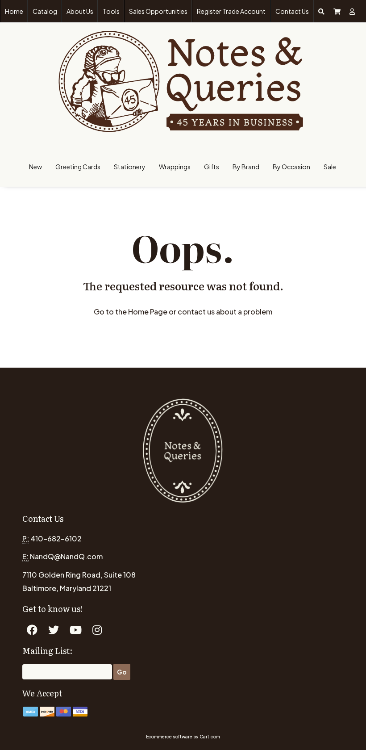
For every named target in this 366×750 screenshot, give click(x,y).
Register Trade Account (231, 11)
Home (14, 11)
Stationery (130, 167)
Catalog (45, 11)
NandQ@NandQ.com (66, 556)
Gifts (211, 167)
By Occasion (291, 167)
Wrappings (175, 167)
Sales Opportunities (158, 11)
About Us (80, 11)
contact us (196, 311)
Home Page (147, 311)
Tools (111, 11)
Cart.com (210, 736)
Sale (330, 167)
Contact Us (292, 11)
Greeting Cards (77, 167)
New (35, 167)
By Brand (246, 167)
